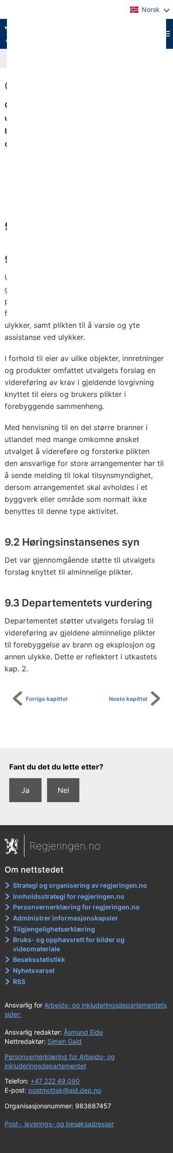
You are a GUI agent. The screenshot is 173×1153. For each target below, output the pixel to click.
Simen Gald (65, 1041)
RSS (19, 981)
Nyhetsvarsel (33, 970)
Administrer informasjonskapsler (65, 918)
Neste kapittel (128, 698)
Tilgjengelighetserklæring (54, 929)
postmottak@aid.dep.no (64, 1090)
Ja (25, 790)
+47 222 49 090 (55, 1081)
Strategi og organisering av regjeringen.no (80, 885)
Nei (63, 790)
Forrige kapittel (46, 698)
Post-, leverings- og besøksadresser (59, 1124)
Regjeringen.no (65, 846)
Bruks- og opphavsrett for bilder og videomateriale (69, 944)
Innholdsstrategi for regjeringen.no (69, 896)
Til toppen (91, 734)
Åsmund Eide (83, 1032)
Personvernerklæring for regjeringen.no (76, 907)
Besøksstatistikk (39, 959)
